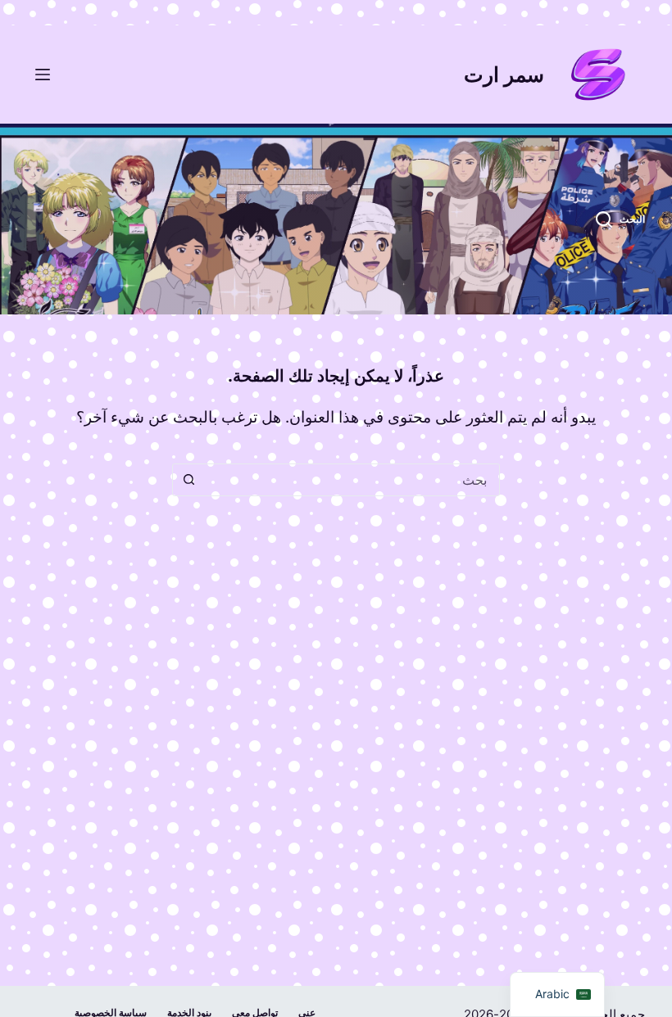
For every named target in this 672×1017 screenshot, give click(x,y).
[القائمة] (42, 74)
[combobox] (351, 479)
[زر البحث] (188, 479)
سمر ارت (504, 74)
